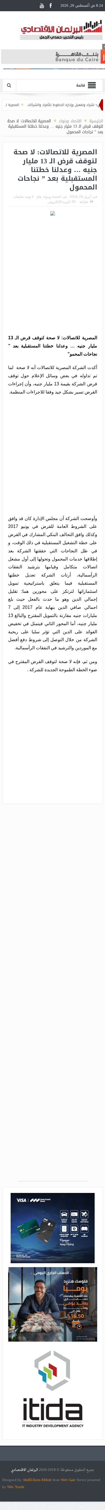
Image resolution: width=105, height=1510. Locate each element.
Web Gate (69, 1479)
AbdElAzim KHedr (38, 1479)
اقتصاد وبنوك (52, 197)
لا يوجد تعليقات (23, 197)
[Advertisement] (52, 276)
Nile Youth (15, 1486)
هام (38, 197)
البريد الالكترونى (59, 202)
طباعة (84, 202)
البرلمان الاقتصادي (25, 1469)
